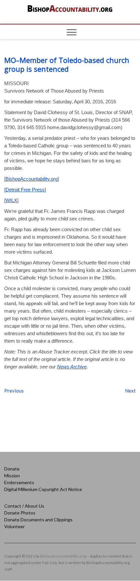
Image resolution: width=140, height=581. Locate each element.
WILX (11, 200)
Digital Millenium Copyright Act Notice (43, 489)
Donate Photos (19, 512)
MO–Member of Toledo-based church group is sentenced (66, 64)
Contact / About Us (24, 506)
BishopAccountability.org (32, 179)
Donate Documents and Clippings (38, 519)
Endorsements (19, 482)
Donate (12, 468)
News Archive (72, 366)
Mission (12, 475)
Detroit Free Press (25, 189)
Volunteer (14, 526)
